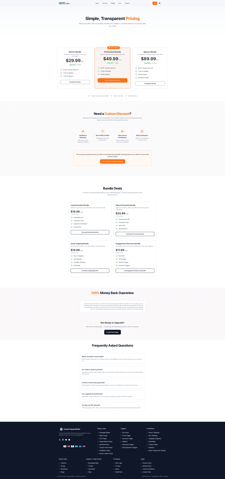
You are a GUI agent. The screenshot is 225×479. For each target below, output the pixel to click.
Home (97, 3)
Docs (119, 3)
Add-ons (104, 3)
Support (127, 3)
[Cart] (154, 3)
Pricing (113, 3)
